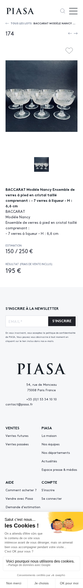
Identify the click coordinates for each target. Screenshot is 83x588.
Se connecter (52, 498)
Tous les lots (21, 23)
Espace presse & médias (59, 469)
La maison (49, 435)
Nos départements (56, 452)
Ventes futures (17, 435)
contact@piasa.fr (19, 404)
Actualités (49, 461)
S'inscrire (48, 490)
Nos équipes (50, 444)
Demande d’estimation (23, 507)
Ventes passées (17, 444)
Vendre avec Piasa (19, 498)
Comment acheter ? (21, 490)
